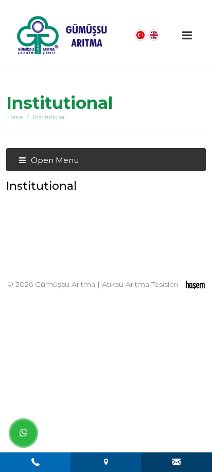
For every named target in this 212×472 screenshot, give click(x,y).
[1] (187, 35)
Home (14, 117)
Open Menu (54, 160)
